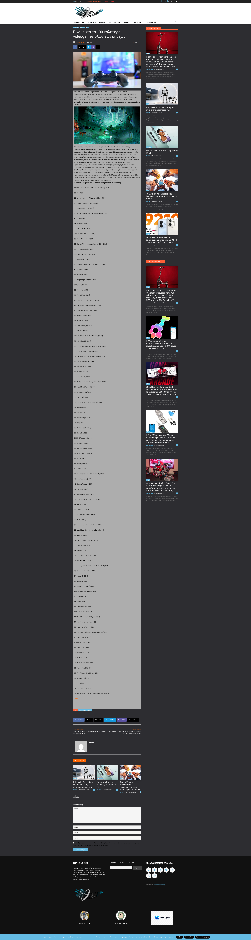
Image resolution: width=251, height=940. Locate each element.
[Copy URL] (98, 47)
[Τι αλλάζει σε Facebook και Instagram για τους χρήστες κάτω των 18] (130, 772)
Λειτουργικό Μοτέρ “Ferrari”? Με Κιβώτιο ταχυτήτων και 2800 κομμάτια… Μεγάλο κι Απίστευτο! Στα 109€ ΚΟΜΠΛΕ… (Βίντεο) (161, 487)
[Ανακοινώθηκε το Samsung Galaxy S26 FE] (107, 772)
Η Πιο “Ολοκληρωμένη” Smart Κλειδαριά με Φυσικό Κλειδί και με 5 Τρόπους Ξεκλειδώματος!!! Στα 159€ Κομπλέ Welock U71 (161, 439)
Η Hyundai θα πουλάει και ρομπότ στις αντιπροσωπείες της (83, 784)
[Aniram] (74, 42)
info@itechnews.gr (159, 885)
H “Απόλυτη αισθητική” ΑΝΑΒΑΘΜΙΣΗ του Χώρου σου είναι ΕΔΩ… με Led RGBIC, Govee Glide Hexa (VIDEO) (161, 345)
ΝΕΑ (87, 27)
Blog (148, 53)
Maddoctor (84, 923)
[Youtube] (177, 1)
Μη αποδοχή (189, 937)
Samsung (99, 778)
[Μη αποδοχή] (249, 937)
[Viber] (93, 47)
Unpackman (149, 69)
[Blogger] (160, 1)
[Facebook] (163, 1)
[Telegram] (168, 1)
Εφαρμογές (76, 27)
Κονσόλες (82, 27)
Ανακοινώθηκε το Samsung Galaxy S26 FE (106, 784)
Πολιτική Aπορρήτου (202, 937)
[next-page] (77, 796)
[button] (175, 22)
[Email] (84, 47)
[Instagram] (166, 1)
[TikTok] (171, 1)
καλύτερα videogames (85, 710)
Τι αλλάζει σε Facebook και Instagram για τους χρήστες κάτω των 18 (130, 786)
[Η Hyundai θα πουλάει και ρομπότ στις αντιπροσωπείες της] (84, 772)
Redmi (148, 234)
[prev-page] (74, 796)
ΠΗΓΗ (76, 698)
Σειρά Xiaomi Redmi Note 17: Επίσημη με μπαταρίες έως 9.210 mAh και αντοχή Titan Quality (161, 240)
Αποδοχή (179, 937)
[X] (174, 1)
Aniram (79, 42)
